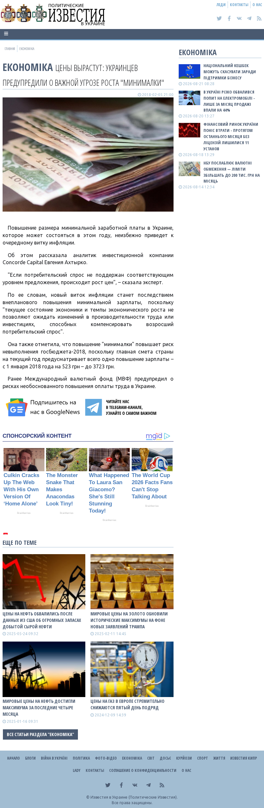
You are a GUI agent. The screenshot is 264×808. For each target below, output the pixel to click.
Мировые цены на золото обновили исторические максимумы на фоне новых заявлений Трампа (129, 620)
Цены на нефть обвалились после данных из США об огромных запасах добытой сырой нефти (42, 620)
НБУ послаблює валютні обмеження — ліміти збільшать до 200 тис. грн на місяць (231, 172)
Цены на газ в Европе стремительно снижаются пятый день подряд (127, 704)
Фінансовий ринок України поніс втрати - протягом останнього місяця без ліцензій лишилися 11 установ (230, 136)
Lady (76, 770)
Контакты (239, 4)
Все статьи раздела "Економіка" (40, 734)
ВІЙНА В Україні (54, 758)
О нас (257, 4)
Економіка (28, 67)
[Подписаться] (43, 407)
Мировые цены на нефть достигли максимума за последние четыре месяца (39, 707)
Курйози (184, 758)
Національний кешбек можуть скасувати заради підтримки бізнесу (229, 72)
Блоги (30, 758)
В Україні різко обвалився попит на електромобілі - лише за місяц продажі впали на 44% (229, 101)
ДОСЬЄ (165, 758)
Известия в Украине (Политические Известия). (134, 797)
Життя (219, 758)
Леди (221, 4)
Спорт (202, 758)
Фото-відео (106, 758)
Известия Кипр (243, 758)
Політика (81, 758)
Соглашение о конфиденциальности (142, 770)
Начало (13, 758)
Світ (151, 758)
